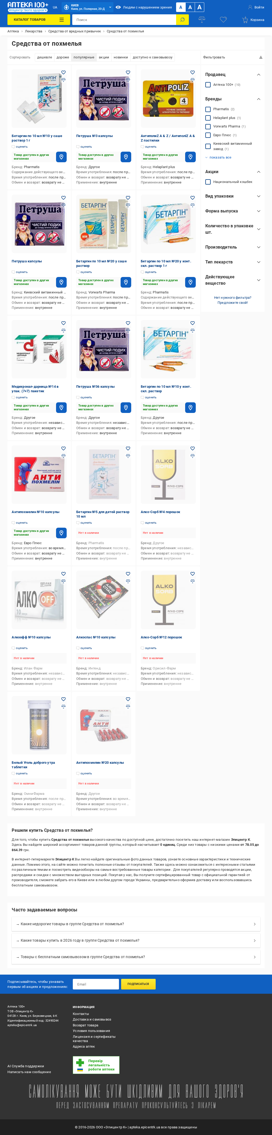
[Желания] (223, 19)
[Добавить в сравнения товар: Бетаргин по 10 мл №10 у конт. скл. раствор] (192, 330)
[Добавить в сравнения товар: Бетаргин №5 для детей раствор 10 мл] (128, 456)
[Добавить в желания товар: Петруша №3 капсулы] (128, 72)
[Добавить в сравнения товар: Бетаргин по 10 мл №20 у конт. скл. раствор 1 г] (192, 205)
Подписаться (138, 984)
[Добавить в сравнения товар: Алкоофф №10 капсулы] (63, 581)
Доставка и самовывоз (92, 1019)
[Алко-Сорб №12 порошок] (168, 600)
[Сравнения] (201, 19)
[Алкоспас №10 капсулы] (103, 600)
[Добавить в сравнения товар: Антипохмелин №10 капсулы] (63, 456)
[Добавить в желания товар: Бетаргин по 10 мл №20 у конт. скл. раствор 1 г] (192, 198)
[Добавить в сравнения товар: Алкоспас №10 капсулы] (128, 581)
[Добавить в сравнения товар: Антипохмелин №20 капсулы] (128, 706)
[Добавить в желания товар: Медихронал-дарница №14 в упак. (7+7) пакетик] (63, 323)
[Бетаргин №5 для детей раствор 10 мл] (103, 474)
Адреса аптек (84, 1046)
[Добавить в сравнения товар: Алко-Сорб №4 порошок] (192, 456)
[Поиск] (182, 19)
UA (55, 7)
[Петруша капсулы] (39, 224)
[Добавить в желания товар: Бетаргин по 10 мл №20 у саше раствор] (128, 198)
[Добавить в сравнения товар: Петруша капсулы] (63, 205)
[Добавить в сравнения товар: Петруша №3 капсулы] (128, 80)
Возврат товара (85, 1025)
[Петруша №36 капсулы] (103, 349)
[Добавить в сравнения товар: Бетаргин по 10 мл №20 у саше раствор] (128, 205)
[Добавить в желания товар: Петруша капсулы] (63, 198)
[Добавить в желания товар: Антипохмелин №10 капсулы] (63, 448)
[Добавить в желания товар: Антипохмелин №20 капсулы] (128, 699)
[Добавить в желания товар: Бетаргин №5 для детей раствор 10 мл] (128, 448)
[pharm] (102, 1065)
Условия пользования (91, 1031)
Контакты (81, 1014)
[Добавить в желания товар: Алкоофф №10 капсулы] (63, 574)
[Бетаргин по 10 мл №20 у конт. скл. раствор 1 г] (168, 224)
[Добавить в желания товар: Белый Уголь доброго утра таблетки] (63, 699)
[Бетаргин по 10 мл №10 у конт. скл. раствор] (168, 349)
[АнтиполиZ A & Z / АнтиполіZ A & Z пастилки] (168, 98)
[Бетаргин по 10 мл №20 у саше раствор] (103, 224)
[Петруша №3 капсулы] (103, 98)
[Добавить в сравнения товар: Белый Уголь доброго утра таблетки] (63, 706)
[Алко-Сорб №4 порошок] (168, 474)
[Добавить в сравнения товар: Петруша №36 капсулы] (128, 330)
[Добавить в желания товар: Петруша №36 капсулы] (128, 323)
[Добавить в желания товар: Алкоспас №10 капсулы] (128, 574)
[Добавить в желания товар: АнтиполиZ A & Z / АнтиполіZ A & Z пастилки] (192, 72)
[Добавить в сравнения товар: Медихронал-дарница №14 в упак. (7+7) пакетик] (63, 330)
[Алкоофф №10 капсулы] (39, 600)
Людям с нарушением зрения (147, 7)
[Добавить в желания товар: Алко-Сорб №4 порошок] (192, 448)
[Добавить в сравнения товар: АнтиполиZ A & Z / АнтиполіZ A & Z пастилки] (192, 80)
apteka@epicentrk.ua (22, 1025)
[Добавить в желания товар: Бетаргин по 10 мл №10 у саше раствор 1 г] (63, 72)
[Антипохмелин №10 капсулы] (39, 474)
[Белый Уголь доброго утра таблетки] (39, 725)
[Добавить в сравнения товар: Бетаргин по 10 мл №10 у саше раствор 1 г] (63, 80)
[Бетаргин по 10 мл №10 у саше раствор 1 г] (39, 98)
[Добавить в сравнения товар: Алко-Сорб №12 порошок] (192, 581)
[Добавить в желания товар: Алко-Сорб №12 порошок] (192, 574)
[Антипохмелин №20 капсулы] (103, 725)
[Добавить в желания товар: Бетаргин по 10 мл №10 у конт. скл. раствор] (192, 323)
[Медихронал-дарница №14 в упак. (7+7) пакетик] (39, 349)
